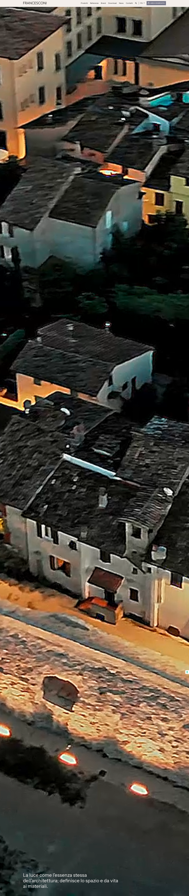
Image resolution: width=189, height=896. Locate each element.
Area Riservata (157, 3)
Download (112, 3)
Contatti (129, 3)
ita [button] (141, 3)
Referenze (94, 3)
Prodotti (84, 3)
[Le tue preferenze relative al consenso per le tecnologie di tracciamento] (187, 672)
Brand (103, 3)
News (121, 3)
